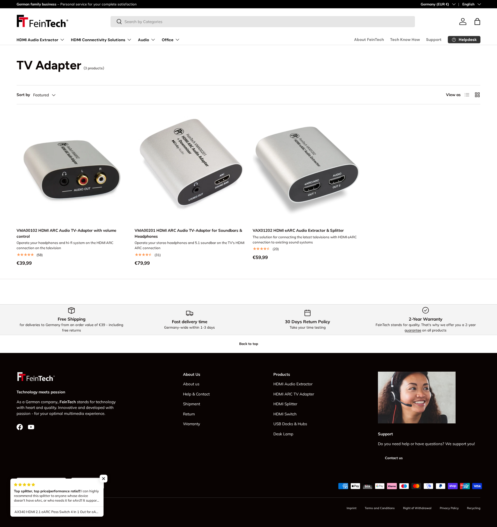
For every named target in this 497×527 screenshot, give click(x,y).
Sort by (23, 94)
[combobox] (263, 21)
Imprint (351, 508)
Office (167, 39)
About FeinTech (369, 39)
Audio (143, 39)
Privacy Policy (449, 508)
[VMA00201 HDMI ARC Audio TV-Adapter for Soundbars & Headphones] (189, 167)
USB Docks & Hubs (290, 423)
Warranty (191, 423)
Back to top (248, 344)
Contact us (394, 458)
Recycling (473, 508)
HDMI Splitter (285, 403)
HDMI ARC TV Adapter (293, 394)
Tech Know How (405, 39)
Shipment (191, 403)
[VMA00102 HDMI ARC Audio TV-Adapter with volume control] (71, 167)
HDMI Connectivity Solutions (98, 39)
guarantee (413, 330)
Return (189, 414)
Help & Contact (196, 394)
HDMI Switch (285, 414)
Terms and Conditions (380, 508)
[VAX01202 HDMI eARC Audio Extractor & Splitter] (307, 167)
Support (434, 39)
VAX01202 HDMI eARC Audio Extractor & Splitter (298, 230)
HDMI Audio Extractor (37, 39)
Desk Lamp (283, 433)
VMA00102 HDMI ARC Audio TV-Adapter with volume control (66, 233)
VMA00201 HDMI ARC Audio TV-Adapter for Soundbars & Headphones (188, 233)
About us (191, 383)
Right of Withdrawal (417, 508)
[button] (477, 21)
